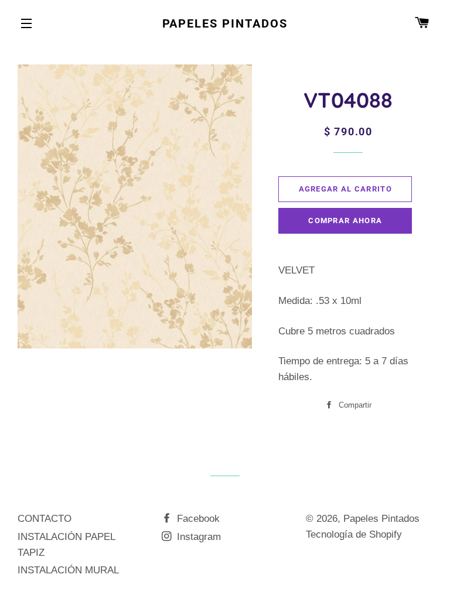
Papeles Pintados (225, 23)
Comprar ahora (345, 220)
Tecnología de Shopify (354, 534)
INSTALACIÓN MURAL (68, 570)
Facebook (197, 518)
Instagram (197, 536)
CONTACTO (44, 518)
